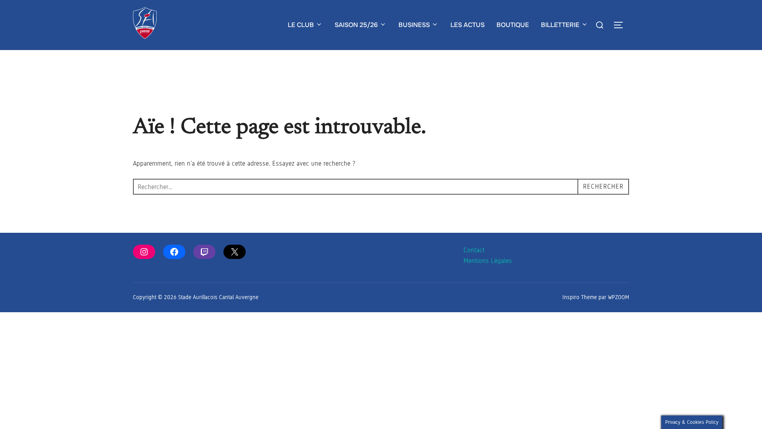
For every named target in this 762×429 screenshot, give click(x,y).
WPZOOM (618, 297)
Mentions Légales (488, 261)
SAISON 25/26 (356, 25)
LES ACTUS (467, 25)
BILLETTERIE (560, 25)
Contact (474, 250)
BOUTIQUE (512, 25)
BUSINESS (414, 25)
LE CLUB (301, 25)
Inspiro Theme (579, 297)
